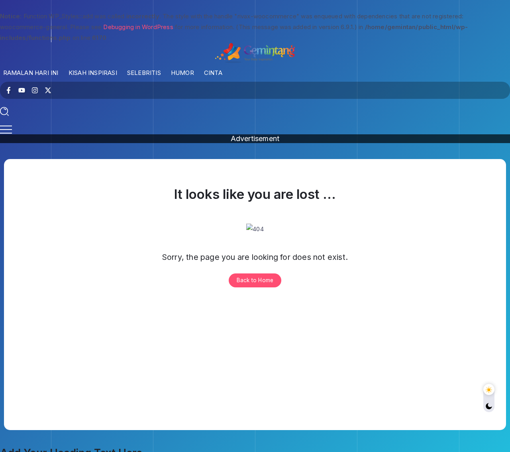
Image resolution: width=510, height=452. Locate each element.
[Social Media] (8, 90)
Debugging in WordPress (138, 27)
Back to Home (255, 280)
